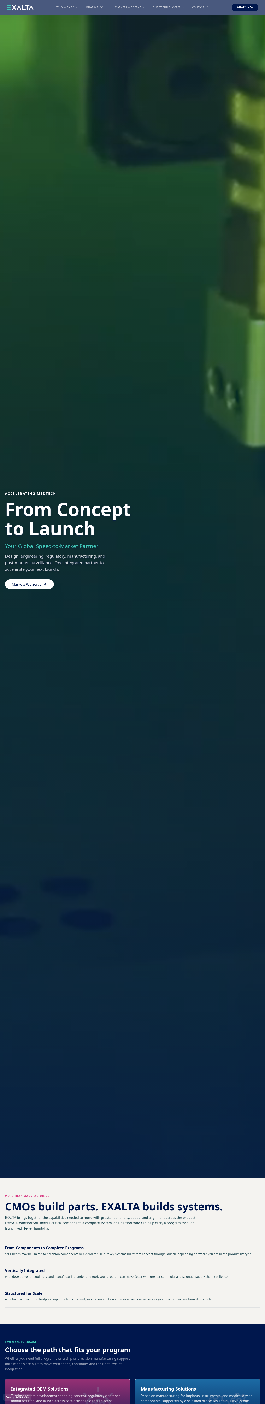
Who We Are (65, 7)
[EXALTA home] (20, 7)
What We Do (94, 7)
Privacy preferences (17, 1397)
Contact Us (200, 7)
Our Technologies (166, 7)
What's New (245, 7)
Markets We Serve (128, 7)
